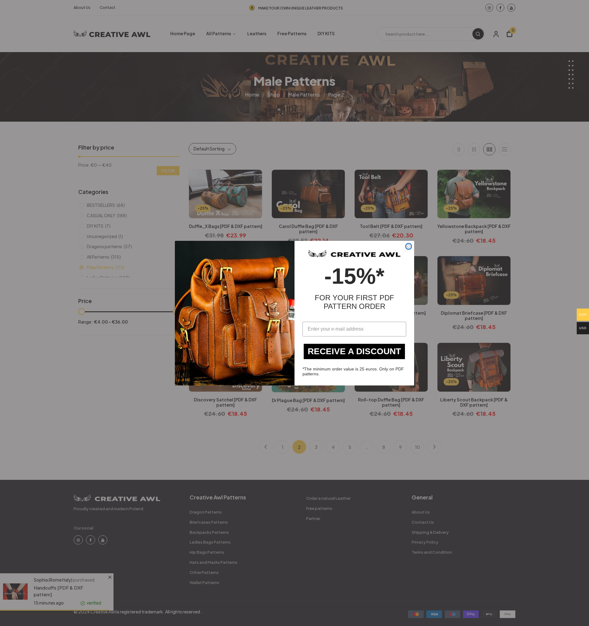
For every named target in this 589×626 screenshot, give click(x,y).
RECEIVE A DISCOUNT (354, 351)
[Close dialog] (409, 246)
